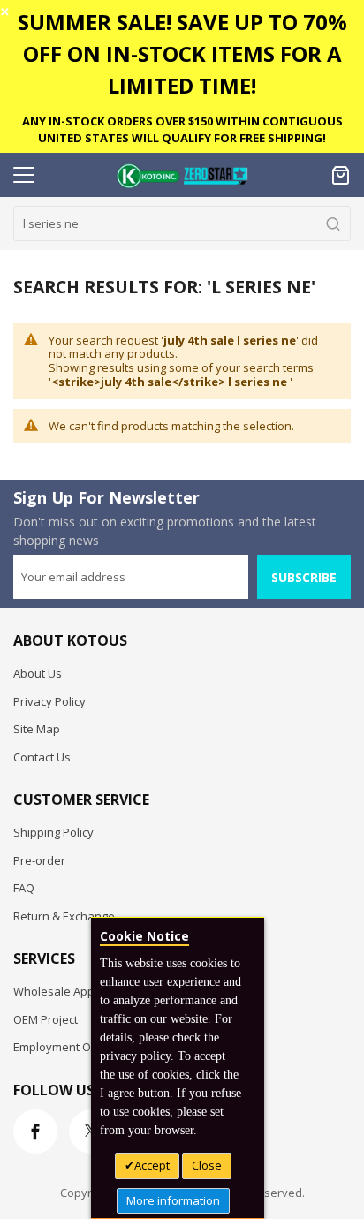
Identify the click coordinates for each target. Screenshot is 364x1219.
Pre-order (39, 860)
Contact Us (42, 757)
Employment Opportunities (84, 1047)
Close (207, 1165)
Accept (152, 1165)
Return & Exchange (64, 916)
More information (173, 1200)
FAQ (23, 888)
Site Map (36, 729)
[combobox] (182, 223)
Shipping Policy (53, 832)
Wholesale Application (73, 991)
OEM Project (45, 1019)
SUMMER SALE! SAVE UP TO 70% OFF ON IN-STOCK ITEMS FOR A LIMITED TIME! (182, 53)
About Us (37, 673)
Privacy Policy (49, 701)
